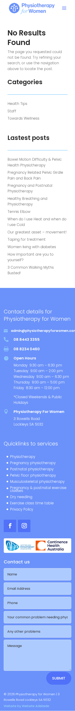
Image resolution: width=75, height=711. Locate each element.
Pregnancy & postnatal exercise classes (38, 489)
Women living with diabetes (32, 246)
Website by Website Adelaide (26, 706)
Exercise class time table (32, 504)
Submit (58, 678)
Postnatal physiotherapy (32, 470)
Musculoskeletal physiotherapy (37, 482)
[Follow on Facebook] (10, 526)
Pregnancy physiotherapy (33, 463)
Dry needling (21, 497)
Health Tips (17, 103)
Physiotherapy (22, 457)
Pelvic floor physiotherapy (33, 476)
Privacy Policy (21, 510)
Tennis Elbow (19, 211)
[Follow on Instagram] (24, 526)
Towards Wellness (23, 118)
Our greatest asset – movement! (37, 232)
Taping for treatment (27, 239)
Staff (12, 111)
